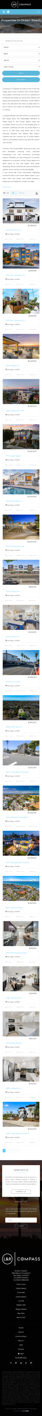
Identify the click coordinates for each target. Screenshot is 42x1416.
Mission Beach (21, 1309)
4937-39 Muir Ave (13, 230)
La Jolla (21, 1301)
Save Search (21, 80)
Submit (21, 1226)
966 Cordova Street (14, 908)
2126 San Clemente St (15, 320)
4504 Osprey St (12, 366)
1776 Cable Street (13, 456)
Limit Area (6, 187)
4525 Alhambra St (13, 501)
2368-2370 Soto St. (14, 727)
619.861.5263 (21, 1358)
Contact (21, 1349)
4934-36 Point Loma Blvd (17, 817)
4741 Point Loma (13, 682)
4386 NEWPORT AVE (15, 411)
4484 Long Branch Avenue (17, 1133)
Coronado (21, 1292)
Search (21, 1332)
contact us (21, 1192)
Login (21, 1353)
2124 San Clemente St (15, 275)
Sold (21, 1345)
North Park (21, 1317)
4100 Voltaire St (12, 591)
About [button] (20, 1341)
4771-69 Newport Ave (15, 546)
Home (21, 1328)
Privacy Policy (33, 1408)
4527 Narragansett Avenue (17, 862)
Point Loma (21, 1284)
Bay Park (21, 1313)
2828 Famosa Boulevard (16, 953)
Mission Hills (21, 1305)
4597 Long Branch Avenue (17, 772)
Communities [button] (20, 1336)
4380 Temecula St (14, 998)
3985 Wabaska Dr (13, 1088)
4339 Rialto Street (13, 1043)
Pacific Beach (21, 1288)
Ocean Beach (21, 1297)
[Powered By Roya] (25, 1411)
